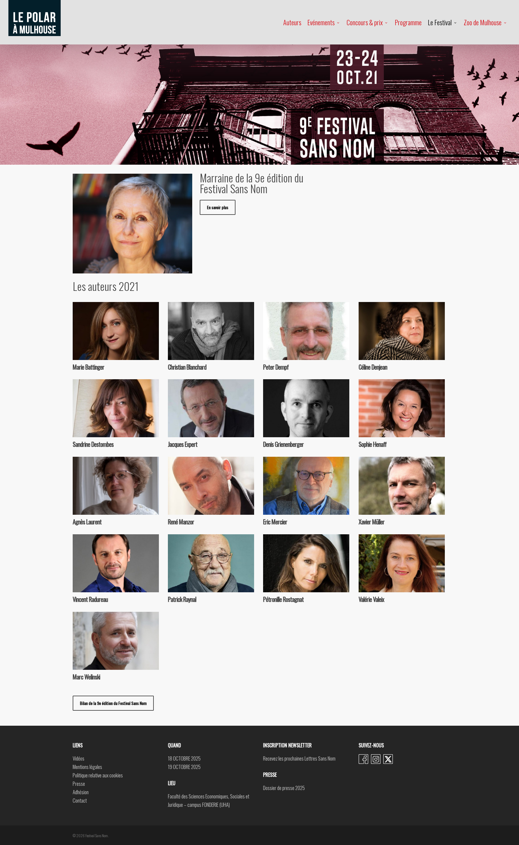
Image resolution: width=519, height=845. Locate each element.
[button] (113, 703)
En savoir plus (124, 325)
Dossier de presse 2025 (284, 788)
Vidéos (78, 758)
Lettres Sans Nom (320, 758)
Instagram (376, 759)
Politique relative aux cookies (98, 775)
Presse (79, 783)
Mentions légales (87, 766)
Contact (80, 800)
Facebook (363, 759)
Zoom (103, 325)
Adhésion (81, 792)
